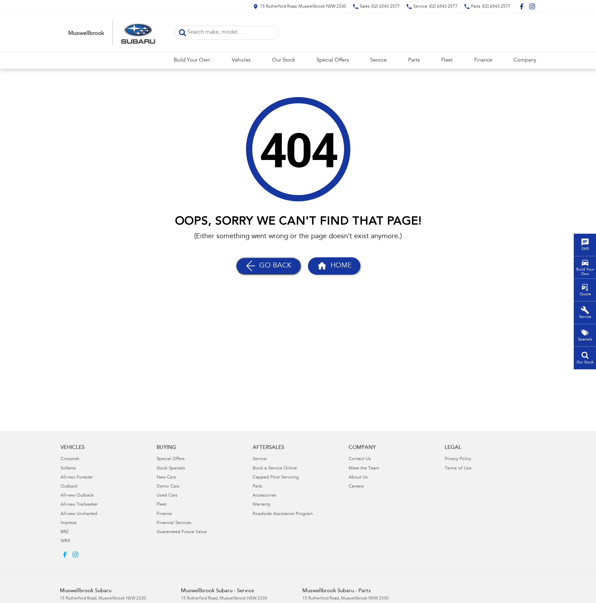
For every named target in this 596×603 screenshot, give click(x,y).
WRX (65, 541)
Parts (414, 60)
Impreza (69, 523)
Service (378, 60)
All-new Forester (77, 477)
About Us (358, 477)
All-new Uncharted (79, 514)
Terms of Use (458, 468)
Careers (356, 486)
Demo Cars (168, 486)
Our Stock (283, 60)
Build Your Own (192, 60)
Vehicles (241, 60)
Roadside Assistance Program (283, 514)
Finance (483, 60)
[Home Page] (112, 32)
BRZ (65, 532)
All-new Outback (77, 495)
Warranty (261, 504)
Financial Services (174, 523)
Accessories (264, 495)
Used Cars (167, 495)
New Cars (166, 477)
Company (525, 60)
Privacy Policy (458, 459)
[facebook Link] (521, 6)
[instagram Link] (532, 6)
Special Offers (333, 60)
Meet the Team (364, 468)
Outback (69, 486)
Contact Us (360, 459)
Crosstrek (70, 459)
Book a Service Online (275, 468)
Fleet (447, 60)
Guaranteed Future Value (182, 532)
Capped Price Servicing (276, 477)
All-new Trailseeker (79, 504)
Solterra (68, 468)
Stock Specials (171, 468)
